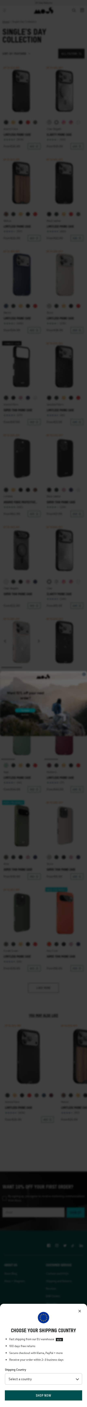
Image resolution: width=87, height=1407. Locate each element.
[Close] (79, 1311)
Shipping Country (15, 1370)
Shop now (43, 1395)
